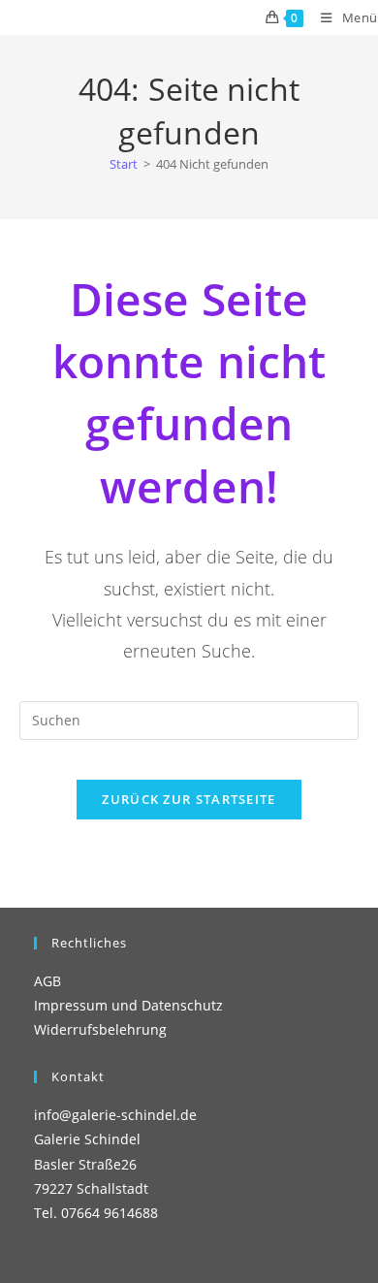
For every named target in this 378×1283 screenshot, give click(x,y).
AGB (47, 981)
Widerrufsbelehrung (100, 1029)
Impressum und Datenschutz (128, 1005)
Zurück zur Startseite (188, 799)
